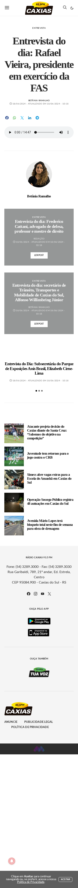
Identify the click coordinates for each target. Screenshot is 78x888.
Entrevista (39, 28)
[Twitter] (49, 593)
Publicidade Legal (38, 722)
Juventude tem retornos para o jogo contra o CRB (48, 455)
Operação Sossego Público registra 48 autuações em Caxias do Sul (50, 501)
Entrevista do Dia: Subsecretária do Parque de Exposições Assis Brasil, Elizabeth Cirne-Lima (39, 368)
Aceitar (65, 879)
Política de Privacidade (30, 727)
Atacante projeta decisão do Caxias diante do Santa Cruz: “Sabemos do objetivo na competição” (47, 432)
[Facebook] (29, 593)
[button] (72, 8)
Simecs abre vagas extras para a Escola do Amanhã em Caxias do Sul (49, 478)
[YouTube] (42, 593)
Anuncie (10, 722)
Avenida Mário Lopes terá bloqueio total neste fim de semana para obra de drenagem (50, 524)
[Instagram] (35, 593)
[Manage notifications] (11, 861)
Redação (39, 239)
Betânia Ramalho (39, 100)
